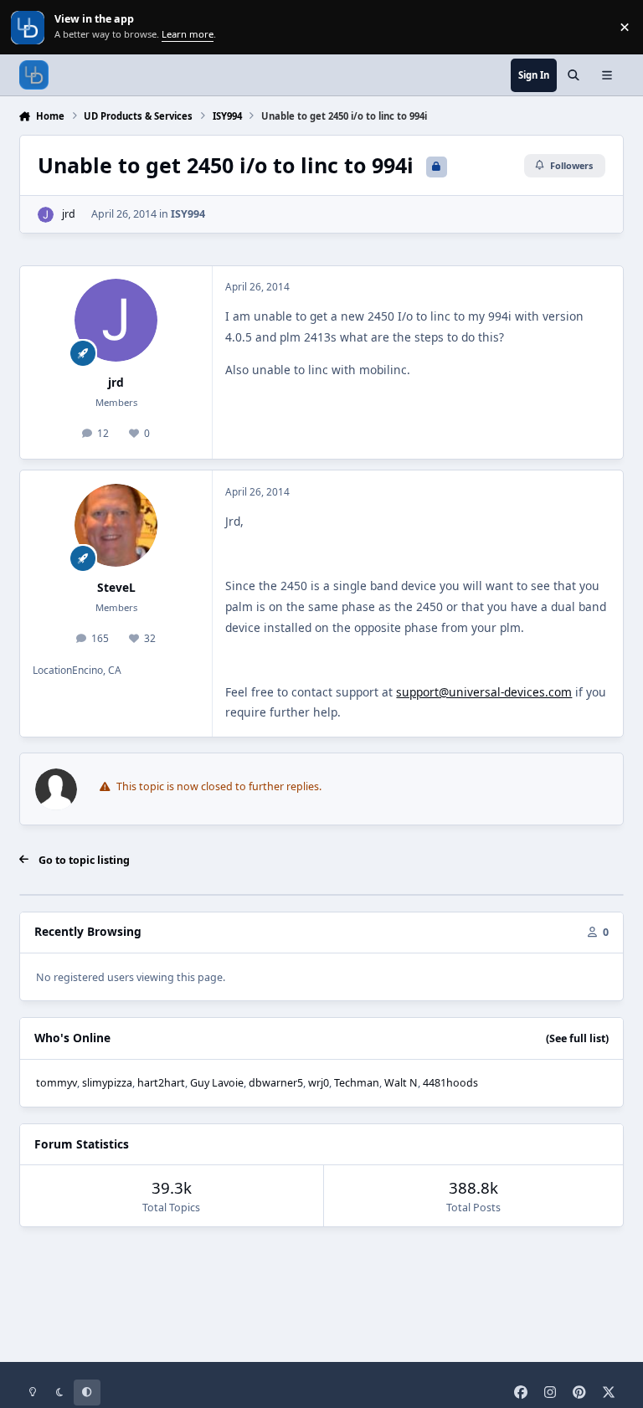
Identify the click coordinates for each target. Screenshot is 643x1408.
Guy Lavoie (217, 1083)
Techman (356, 1083)
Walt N (401, 1083)
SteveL (116, 587)
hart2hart (161, 1083)
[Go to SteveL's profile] (116, 525)
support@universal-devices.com (484, 692)
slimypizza (107, 1083)
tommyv (56, 1083)
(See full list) (577, 1038)
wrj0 (318, 1083)
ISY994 (188, 214)
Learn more (29, 27)
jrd (68, 214)
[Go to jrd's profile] (46, 215)
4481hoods (450, 1083)
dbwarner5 (276, 1083)
